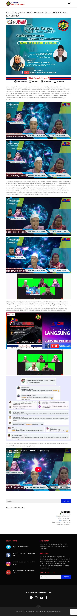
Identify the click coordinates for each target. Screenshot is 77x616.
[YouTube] (41, 598)
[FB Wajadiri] (46, 598)
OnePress (43, 611)
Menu (69, 3)
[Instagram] (36, 598)
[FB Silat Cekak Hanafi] (31, 598)
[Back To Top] (38, 607)
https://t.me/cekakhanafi (20, 546)
